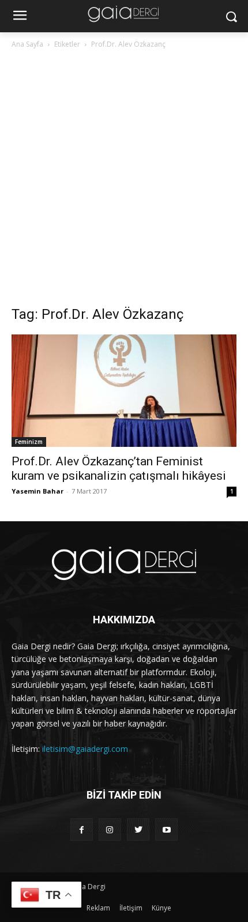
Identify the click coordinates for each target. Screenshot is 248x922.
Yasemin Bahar (37, 491)
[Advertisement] (124, 180)
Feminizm (29, 442)
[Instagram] (110, 829)
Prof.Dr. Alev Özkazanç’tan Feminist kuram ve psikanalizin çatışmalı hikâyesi (119, 468)
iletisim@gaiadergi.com (85, 748)
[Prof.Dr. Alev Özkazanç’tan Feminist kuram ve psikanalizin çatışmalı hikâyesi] (124, 390)
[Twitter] (138, 829)
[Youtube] (166, 829)
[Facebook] (81, 829)
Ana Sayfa (27, 44)
